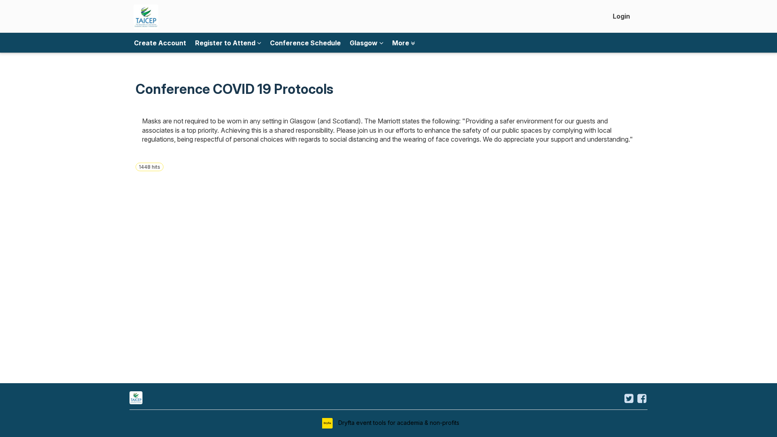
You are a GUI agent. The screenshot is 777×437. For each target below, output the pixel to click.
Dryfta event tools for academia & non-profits (398, 422)
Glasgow (364, 43)
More (401, 43)
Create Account (160, 43)
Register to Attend (226, 43)
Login (621, 16)
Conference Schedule (305, 43)
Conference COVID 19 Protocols (234, 89)
